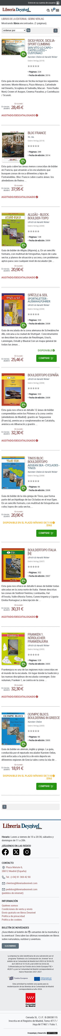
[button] (48, 10)
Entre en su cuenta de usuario (42, 2)
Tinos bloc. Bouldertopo (37, 460)
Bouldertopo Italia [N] (42, 551)
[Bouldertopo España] (13, 389)
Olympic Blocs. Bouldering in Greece (44, 716)
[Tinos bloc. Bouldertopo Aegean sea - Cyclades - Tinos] (13, 472)
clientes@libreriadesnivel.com (21, 883)
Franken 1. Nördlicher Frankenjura (38, 638)
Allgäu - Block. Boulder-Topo (38, 216)
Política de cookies (12, 919)
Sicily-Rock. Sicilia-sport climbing (41, 42)
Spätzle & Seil (38, 295)
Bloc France (37, 132)
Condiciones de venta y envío (17, 909)
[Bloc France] (13, 146)
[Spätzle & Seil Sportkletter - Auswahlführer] (13, 309)
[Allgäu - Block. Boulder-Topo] (13, 229)
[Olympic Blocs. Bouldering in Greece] (13, 728)
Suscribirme (10, 946)
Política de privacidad (13, 916)
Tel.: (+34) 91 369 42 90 (17, 877)
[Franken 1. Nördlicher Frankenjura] (13, 649)
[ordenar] (28, 30)
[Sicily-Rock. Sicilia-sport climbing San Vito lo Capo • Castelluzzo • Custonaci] (13, 47)
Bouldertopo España (43, 375)
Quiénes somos (10, 905)
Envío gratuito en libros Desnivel (19, 912)
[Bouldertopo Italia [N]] (13, 565)
